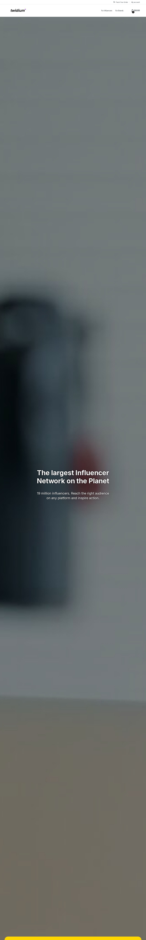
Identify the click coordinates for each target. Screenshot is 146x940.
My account (135, 2)
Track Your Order (122, 2)
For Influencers (106, 11)
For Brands (119, 11)
